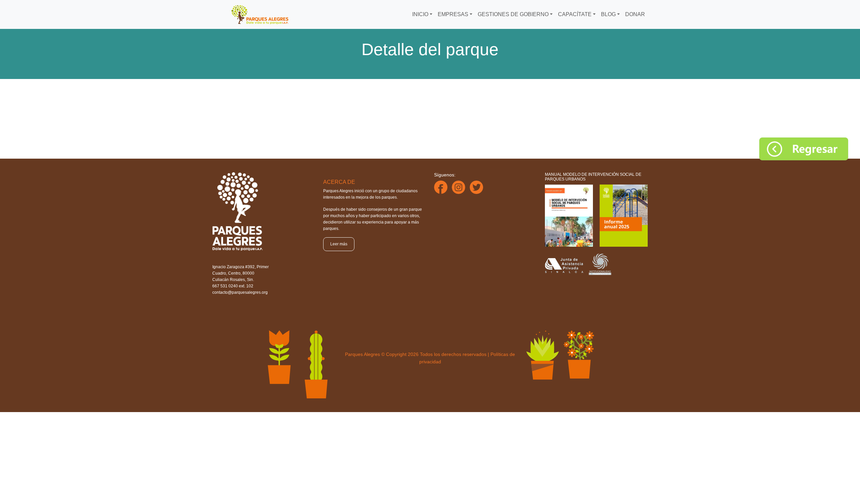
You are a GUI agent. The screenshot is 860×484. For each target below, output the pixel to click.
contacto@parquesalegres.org (240, 292)
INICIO (420, 14)
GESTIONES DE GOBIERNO (513, 14)
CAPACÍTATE (575, 14)
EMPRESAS (453, 14)
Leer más (338, 244)
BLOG (608, 14)
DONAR (635, 14)
